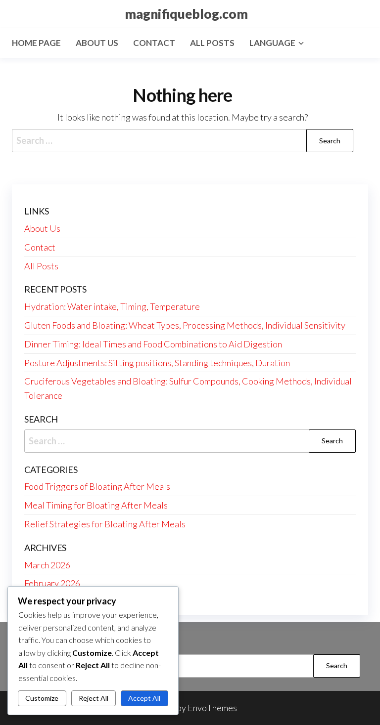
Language (272, 43)
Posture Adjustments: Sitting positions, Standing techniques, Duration (157, 362)
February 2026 (52, 583)
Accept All (144, 698)
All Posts (212, 43)
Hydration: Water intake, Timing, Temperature (112, 306)
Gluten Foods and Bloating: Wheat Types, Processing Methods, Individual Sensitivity (184, 325)
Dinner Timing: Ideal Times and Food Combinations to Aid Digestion (153, 344)
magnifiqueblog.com (186, 14)
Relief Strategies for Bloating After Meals (105, 523)
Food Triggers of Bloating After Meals (97, 486)
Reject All (93, 698)
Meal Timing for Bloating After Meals (96, 505)
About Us (97, 43)
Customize (41, 698)
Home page (36, 43)
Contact (154, 43)
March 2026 (47, 564)
